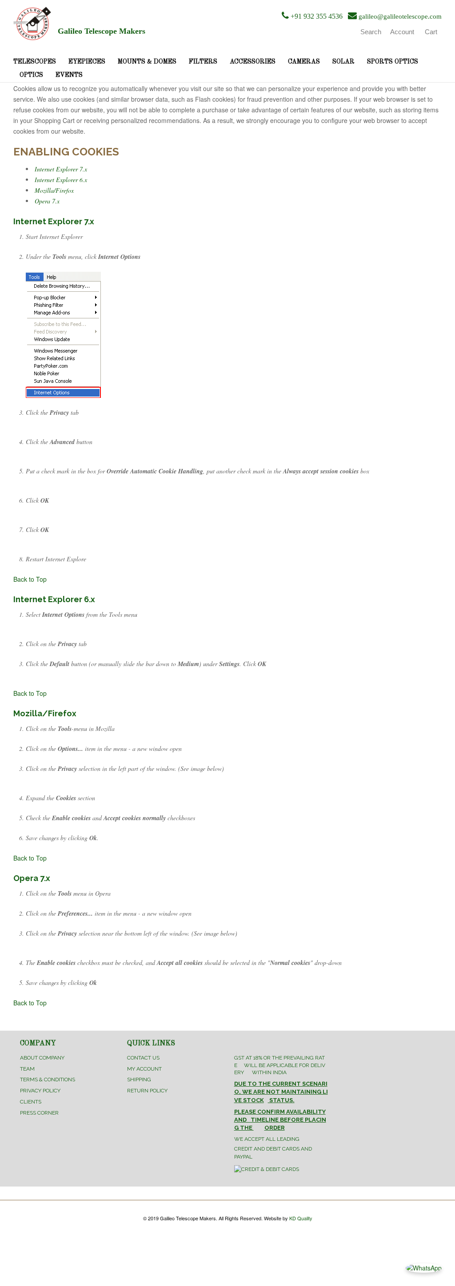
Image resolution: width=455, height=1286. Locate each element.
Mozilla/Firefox (54, 190)
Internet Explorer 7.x (61, 169)
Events (69, 75)
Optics (31, 75)
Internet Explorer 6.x (61, 179)
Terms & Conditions (47, 1079)
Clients (30, 1102)
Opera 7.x (47, 201)
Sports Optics (392, 62)
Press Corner (39, 1113)
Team (27, 1069)
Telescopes (34, 62)
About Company (42, 1058)
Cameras (304, 62)
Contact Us (143, 1058)
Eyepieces (86, 62)
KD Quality (300, 1218)
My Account (144, 1069)
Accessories (252, 62)
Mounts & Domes (147, 62)
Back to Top (30, 579)
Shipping (139, 1079)
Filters (203, 62)
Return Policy (147, 1091)
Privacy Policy (40, 1091)
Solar (343, 62)
